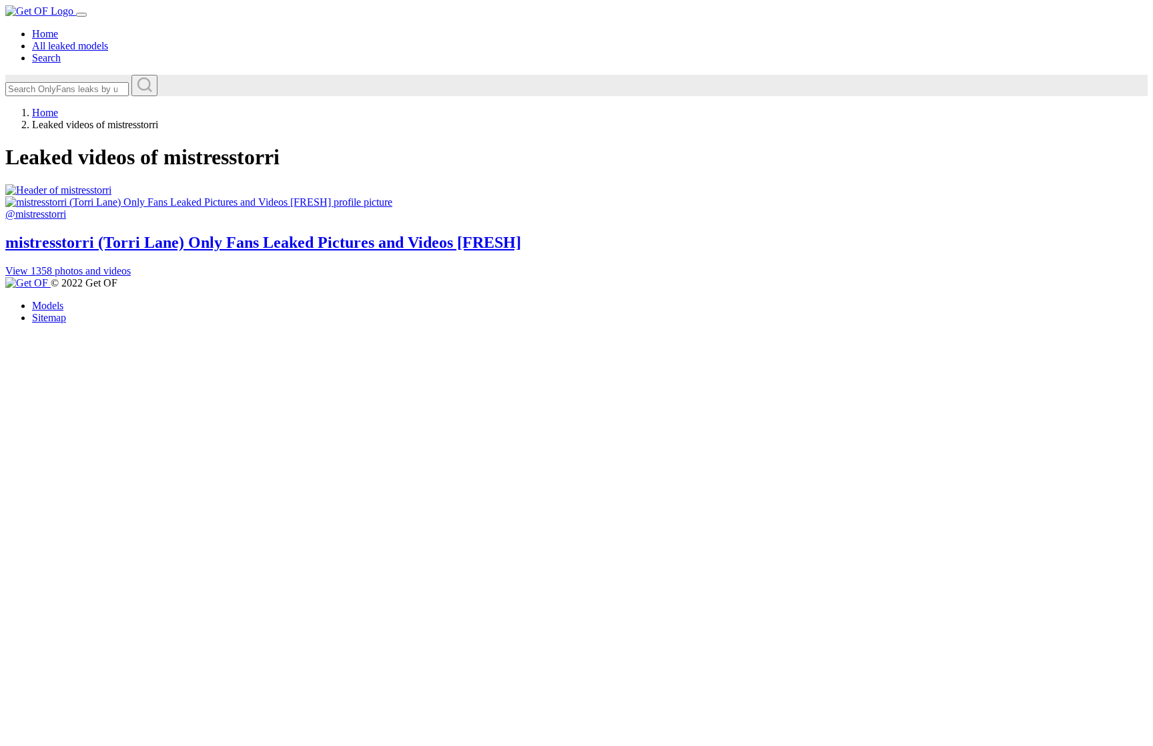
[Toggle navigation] (81, 15)
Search (46, 57)
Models (47, 305)
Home (45, 33)
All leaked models (70, 45)
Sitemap (49, 317)
